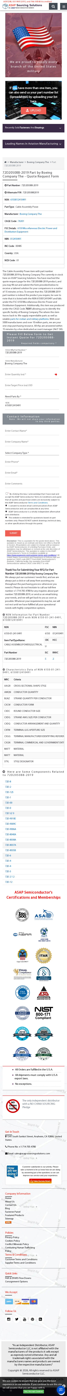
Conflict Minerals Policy (17, 1244)
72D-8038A (10, 840)
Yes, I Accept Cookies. (33, 1392)
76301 (21, 221)
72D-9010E (10, 818)
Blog (7, 1208)
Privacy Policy (12, 1237)
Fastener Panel (12, 1212)
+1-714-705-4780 (27, 1147)
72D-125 (9, 792)
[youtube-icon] (24, 1319)
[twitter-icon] (16, 1319)
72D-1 (8, 797)
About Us (10, 1201)
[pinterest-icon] (32, 1319)
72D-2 (8, 787)
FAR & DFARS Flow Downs (18, 1278)
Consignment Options (16, 1281)
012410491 (15, 239)
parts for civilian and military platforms (29, 319)
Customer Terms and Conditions (21, 1259)
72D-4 (8, 861)
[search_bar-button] (53, 6)
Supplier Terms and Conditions (20, 1263)
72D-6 (8, 855)
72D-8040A (10, 834)
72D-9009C (10, 824)
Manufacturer (17, 162)
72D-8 (8, 781)
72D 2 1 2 (9, 877)
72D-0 (8, 808)
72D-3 (8, 871)
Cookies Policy (12, 1241)
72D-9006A (10, 829)
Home (8, 1198)
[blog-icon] (40, 1319)
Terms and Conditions (38, 503)
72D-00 (8, 803)
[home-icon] (5, 162)
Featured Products (14, 1215)
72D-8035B (10, 850)
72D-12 (8, 882)
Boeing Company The (38, 162)
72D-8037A (10, 845)
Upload (35, 110)
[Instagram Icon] (8, 1319)
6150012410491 (18, 200)
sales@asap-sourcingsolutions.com (32, 1153)
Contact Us (10, 1205)
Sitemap (9, 1219)
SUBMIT (13, 533)
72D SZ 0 (9, 813)
